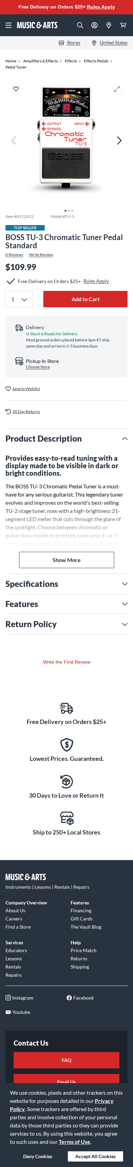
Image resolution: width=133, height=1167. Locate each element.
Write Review (41, 254)
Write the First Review (66, 662)
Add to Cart (86, 299)
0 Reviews (14, 254)
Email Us (66, 1082)
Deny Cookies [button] (37, 1156)
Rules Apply (101, 7)
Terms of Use (74, 1141)
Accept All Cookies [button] (95, 1156)
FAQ (66, 1060)
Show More (67, 560)
